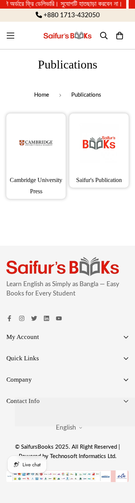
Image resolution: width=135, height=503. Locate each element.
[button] (119, 35)
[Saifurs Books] (68, 35)
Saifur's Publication (99, 180)
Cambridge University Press (36, 185)
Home (41, 95)
